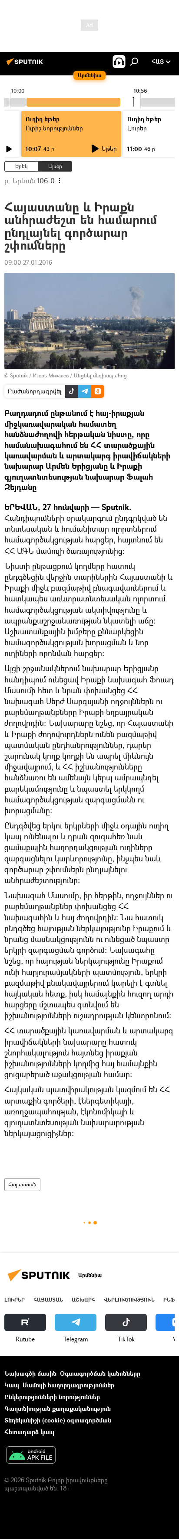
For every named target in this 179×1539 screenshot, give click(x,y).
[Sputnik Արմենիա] (26, 65)
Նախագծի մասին (30, 1373)
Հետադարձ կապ (29, 1432)
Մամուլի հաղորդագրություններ (68, 1385)
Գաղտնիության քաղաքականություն (57, 1408)
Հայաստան (22, 1184)
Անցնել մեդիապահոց (100, 375)
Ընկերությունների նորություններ (52, 1397)
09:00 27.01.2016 (28, 262)
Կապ (11, 1385)
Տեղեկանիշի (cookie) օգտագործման (57, 1420)
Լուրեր (14, 1299)
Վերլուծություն (129, 1299)
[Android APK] (30, 1455)
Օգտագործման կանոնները (100, 1373)
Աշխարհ (83, 1299)
